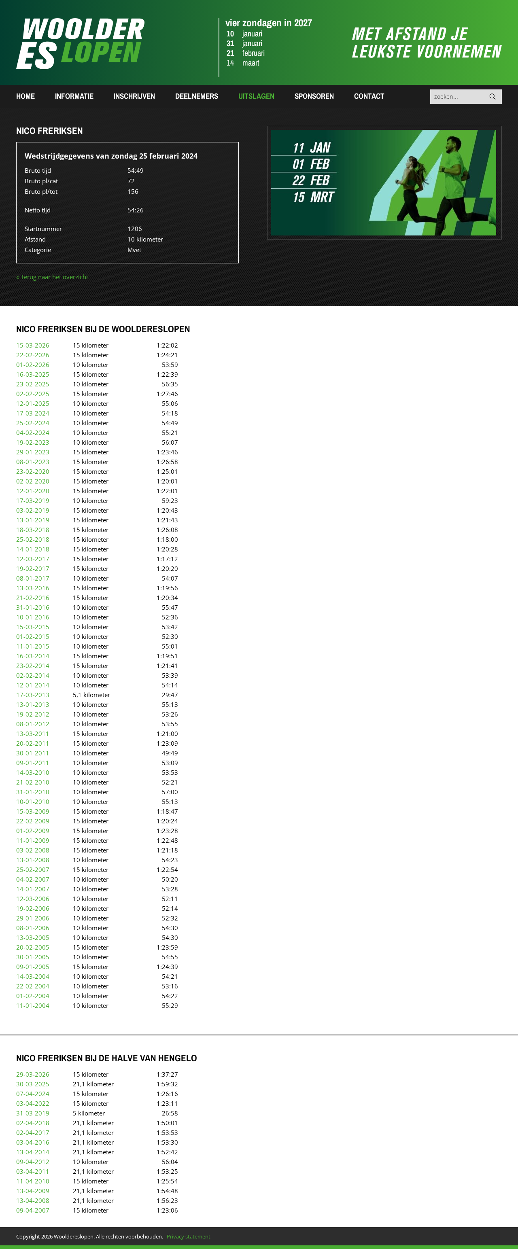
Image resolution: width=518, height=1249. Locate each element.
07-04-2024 (32, 1094)
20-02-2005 (32, 947)
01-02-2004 (32, 996)
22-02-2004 (32, 986)
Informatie (74, 96)
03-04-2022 (32, 1103)
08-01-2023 (32, 462)
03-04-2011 (32, 1171)
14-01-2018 (32, 549)
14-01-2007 (32, 889)
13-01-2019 (32, 520)
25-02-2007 (32, 869)
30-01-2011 (32, 753)
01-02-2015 (32, 636)
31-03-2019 (32, 1113)
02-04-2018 (32, 1123)
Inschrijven (134, 96)
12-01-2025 (32, 403)
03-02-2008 (32, 850)
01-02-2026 (32, 364)
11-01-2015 (32, 646)
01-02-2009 (32, 831)
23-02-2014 (32, 666)
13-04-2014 (32, 1152)
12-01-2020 (32, 491)
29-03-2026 (32, 1074)
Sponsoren (314, 96)
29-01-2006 (32, 918)
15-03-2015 (32, 627)
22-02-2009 (32, 821)
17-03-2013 (32, 695)
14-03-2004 (32, 976)
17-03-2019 (32, 500)
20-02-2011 (32, 743)
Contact (369, 96)
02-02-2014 (32, 675)
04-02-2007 (32, 879)
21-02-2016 (32, 598)
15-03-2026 (32, 345)
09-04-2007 (32, 1210)
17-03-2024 (32, 413)
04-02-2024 (32, 432)
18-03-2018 (32, 530)
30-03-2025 (32, 1084)
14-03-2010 (32, 772)
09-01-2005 (32, 967)
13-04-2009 (32, 1191)
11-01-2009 (32, 840)
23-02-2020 (32, 471)
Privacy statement (188, 1236)
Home (25, 96)
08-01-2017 (32, 578)
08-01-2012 (32, 724)
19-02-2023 (32, 442)
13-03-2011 (32, 733)
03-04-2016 (32, 1142)
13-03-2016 (32, 588)
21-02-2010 (32, 782)
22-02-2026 (32, 355)
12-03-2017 (32, 559)
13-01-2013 (32, 704)
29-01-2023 (32, 452)
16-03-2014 (32, 656)
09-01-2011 (32, 763)
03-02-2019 (32, 510)
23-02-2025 (32, 384)
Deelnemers (196, 96)
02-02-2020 (32, 481)
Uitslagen (256, 96)
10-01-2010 (32, 801)
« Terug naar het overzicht (52, 277)
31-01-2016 (32, 607)
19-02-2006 (32, 908)
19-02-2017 (32, 568)
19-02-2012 (32, 714)
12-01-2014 (32, 685)
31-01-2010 (32, 792)
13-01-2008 (32, 860)
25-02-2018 (32, 539)
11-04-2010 (32, 1181)
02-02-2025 (32, 394)
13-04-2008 (32, 1200)
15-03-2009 (32, 811)
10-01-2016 (32, 617)
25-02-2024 (32, 423)
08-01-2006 (32, 928)
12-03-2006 (32, 899)
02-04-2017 (32, 1132)
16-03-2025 (32, 374)
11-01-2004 (32, 1005)
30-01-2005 (32, 957)
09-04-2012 (32, 1162)
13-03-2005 (32, 937)
